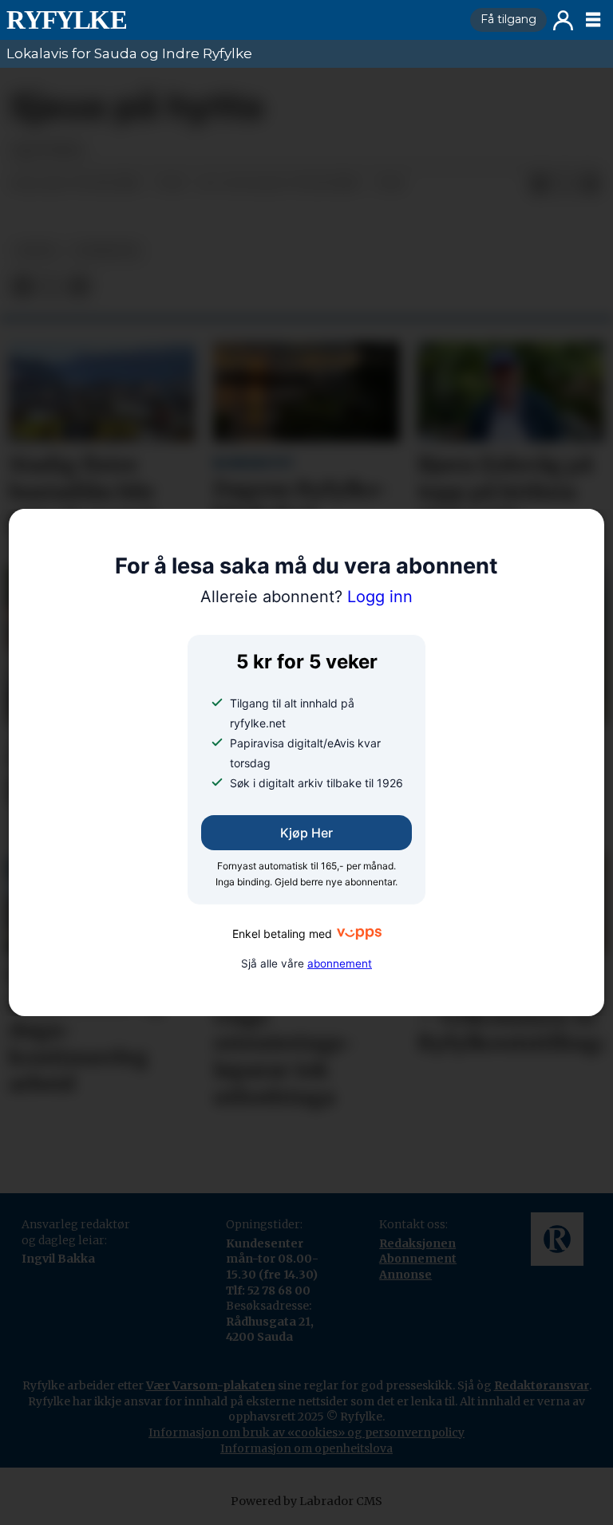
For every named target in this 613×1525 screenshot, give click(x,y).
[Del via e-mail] (591, 184)
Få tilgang (508, 19)
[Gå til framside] (231, 20)
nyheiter (106, 251)
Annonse (405, 1274)
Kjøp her (306, 833)
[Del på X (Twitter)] (565, 184)
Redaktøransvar (541, 1385)
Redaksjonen (417, 1243)
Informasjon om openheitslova (306, 1448)
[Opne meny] (593, 20)
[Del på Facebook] (540, 184)
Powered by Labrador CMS (306, 1501)
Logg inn (563, 20)
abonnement (339, 963)
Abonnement (418, 1258)
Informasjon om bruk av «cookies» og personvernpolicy (306, 1432)
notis (37, 251)
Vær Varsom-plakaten (210, 1385)
